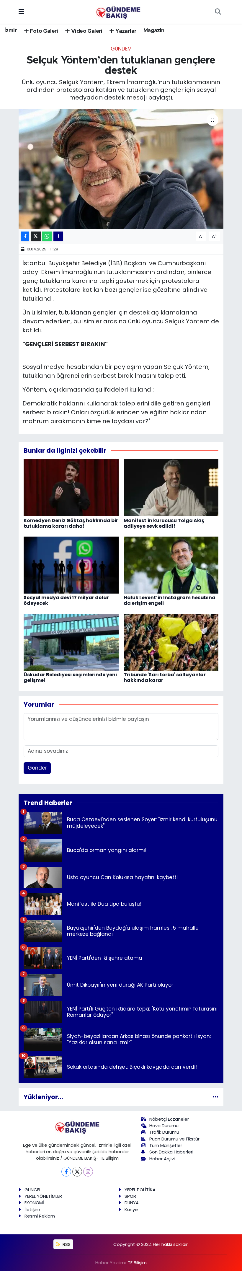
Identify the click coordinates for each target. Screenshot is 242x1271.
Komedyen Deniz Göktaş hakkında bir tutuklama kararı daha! (71, 523)
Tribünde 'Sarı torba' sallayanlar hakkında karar (165, 677)
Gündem (121, 48)
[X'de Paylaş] (36, 236)
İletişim (32, 1209)
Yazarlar (125, 31)
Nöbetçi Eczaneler (169, 1119)
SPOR (130, 1196)
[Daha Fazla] (58, 236)
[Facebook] (66, 1172)
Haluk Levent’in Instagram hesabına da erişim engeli (169, 600)
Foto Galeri (43, 31)
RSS (66, 1244)
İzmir (10, 30)
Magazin (153, 30)
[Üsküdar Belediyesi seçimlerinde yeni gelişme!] (71, 641)
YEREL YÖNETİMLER (43, 1196)
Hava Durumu (164, 1125)
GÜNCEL (32, 1190)
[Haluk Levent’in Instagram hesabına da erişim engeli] (171, 564)
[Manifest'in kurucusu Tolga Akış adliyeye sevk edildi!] (171, 487)
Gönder (37, 767)
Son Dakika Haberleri (171, 1152)
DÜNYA (132, 1203)
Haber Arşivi (162, 1159)
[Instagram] (88, 1172)
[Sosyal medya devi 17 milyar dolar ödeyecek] (71, 564)
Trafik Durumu (164, 1132)
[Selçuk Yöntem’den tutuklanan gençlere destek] (121, 169)
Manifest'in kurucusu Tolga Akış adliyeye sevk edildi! (164, 523)
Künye (131, 1209)
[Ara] (217, 12)
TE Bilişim (137, 1262)
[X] (77, 1172)
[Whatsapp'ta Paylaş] (47, 236)
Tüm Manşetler (165, 1145)
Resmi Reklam (39, 1216)
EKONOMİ (34, 1203)
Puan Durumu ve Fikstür (174, 1139)
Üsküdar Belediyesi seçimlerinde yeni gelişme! (70, 677)
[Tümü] (215, 1096)
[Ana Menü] (21, 11)
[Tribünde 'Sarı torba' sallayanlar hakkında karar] (171, 641)
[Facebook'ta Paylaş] (25, 236)
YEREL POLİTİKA (140, 1190)
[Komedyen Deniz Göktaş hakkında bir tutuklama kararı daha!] (71, 487)
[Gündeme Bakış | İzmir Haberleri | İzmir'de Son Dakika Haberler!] (118, 11)
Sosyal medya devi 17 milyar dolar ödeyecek (66, 600)
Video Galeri (86, 31)
